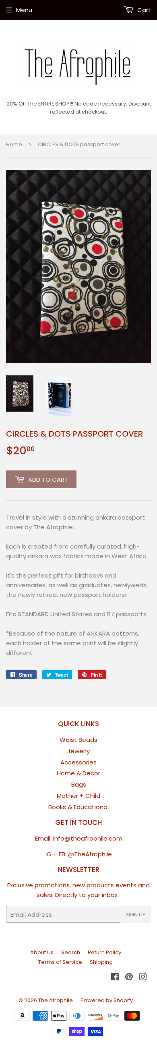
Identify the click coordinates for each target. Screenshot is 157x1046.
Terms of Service (60, 962)
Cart (143, 10)
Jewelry (78, 751)
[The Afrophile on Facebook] (115, 978)
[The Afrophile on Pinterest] (129, 978)
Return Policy (104, 952)
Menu (24, 10)
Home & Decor (78, 773)
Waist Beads (78, 739)
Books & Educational (78, 807)
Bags (78, 784)
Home (14, 144)
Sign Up (136, 914)
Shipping (101, 962)
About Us (42, 952)
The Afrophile (55, 1000)
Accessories (78, 762)
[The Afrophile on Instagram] (143, 978)
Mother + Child (78, 795)
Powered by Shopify (107, 1000)
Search (70, 952)
